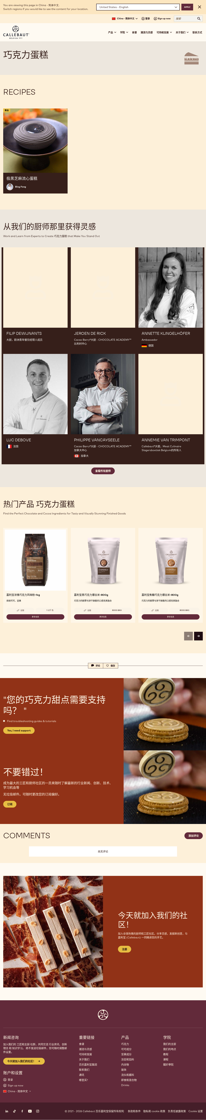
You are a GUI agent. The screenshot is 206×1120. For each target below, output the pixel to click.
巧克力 (125, 1044)
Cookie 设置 (195, 1111)
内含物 (125, 1064)
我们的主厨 (169, 1044)
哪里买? (83, 1080)
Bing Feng (20, 186)
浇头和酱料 (127, 1074)
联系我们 (84, 1069)
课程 (165, 1059)
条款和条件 (134, 1111)
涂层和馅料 (127, 1059)
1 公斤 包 (50, 610)
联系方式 (197, 32)
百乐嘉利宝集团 (88, 1064)
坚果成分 (126, 1054)
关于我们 (84, 1059)
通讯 (81, 1074)
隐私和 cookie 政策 (154, 1111)
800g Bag (117, 610)
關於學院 (168, 1064)
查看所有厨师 (103, 470)
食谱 (134, 32)
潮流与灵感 (147, 32)
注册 (124, 949)
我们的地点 (169, 1049)
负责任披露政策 (177, 1111)
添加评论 (193, 835)
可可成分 (126, 1049)
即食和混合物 (129, 1080)
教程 (165, 1054)
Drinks (125, 1085)
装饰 (123, 1069)
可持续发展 (85, 1054)
